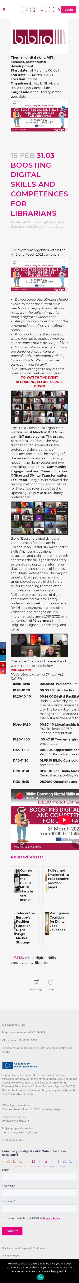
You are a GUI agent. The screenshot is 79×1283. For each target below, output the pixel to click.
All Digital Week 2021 (27, 254)
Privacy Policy (10, 1255)
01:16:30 (46, 771)
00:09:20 (47, 690)
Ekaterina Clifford (43, 674)
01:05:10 (46, 760)
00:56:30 (46, 750)
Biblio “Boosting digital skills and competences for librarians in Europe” (35, 543)
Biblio (30, 958)
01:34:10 (46, 782)
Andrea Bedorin (55, 226)
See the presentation (56, 733)
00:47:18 (47, 739)
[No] (74, 1271)
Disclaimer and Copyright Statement (24, 1248)
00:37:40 (47, 724)
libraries (42, 963)
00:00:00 (47, 684)
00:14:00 (46, 696)
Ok (40, 1277)
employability (22, 963)
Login (69, 9)
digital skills (46, 958)
